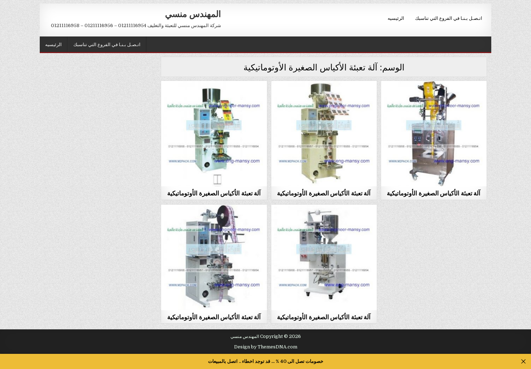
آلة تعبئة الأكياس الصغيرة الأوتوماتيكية (214, 193)
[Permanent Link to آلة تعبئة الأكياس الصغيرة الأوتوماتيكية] (214, 133)
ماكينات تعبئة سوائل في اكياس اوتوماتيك (214, 222)
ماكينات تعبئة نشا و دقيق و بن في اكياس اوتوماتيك (434, 98)
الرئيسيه (396, 17)
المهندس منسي (193, 13)
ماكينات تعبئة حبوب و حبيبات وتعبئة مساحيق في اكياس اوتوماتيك (214, 100)
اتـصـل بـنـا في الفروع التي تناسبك (448, 17)
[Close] (523, 361)
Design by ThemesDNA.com (265, 347)
